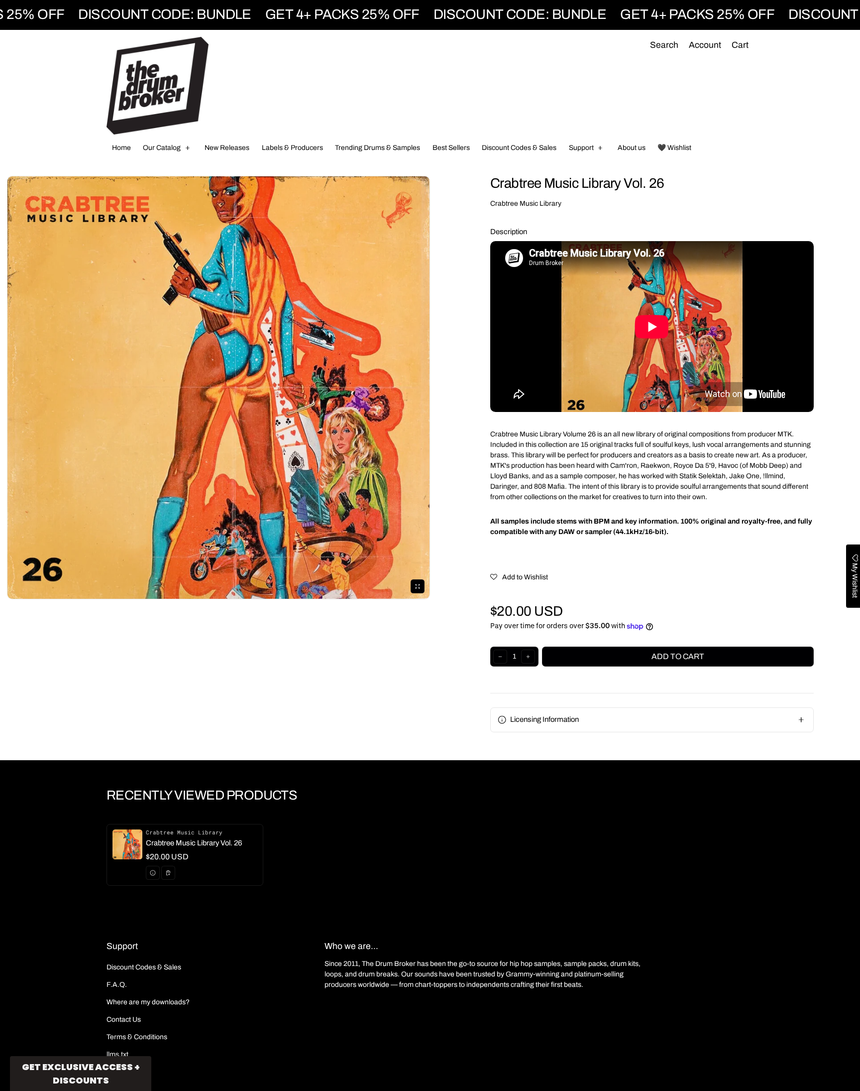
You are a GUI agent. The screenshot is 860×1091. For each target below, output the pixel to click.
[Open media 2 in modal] (218, 387)
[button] (664, 45)
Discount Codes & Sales (144, 967)
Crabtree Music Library (525, 203)
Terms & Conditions (137, 1037)
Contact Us (124, 1019)
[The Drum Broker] (158, 86)
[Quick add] (168, 873)
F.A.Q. (117, 984)
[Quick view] (153, 873)
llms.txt (117, 1054)
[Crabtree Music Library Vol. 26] (185, 854)
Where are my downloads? (148, 1002)
